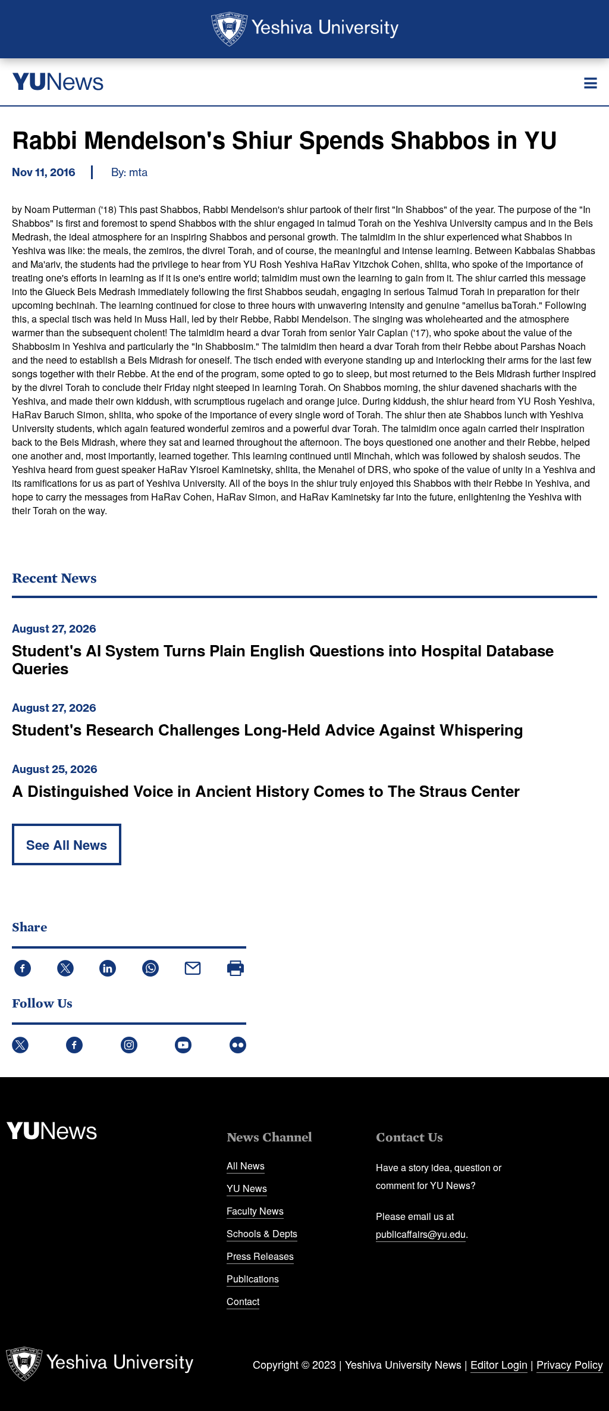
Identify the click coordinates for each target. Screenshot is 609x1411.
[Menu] (590, 83)
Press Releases (260, 1256)
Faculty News (255, 1211)
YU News (247, 1188)
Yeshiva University (304, 29)
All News (246, 1165)
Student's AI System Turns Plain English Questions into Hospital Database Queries (283, 659)
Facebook (74, 1045)
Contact (243, 1301)
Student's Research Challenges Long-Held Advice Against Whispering (267, 729)
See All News (66, 844)
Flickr (238, 1045)
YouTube (183, 1045)
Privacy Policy (569, 1364)
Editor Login (499, 1364)
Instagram (129, 1045)
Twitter (20, 1045)
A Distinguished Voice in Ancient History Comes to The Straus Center (266, 791)
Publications (253, 1278)
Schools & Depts (262, 1233)
